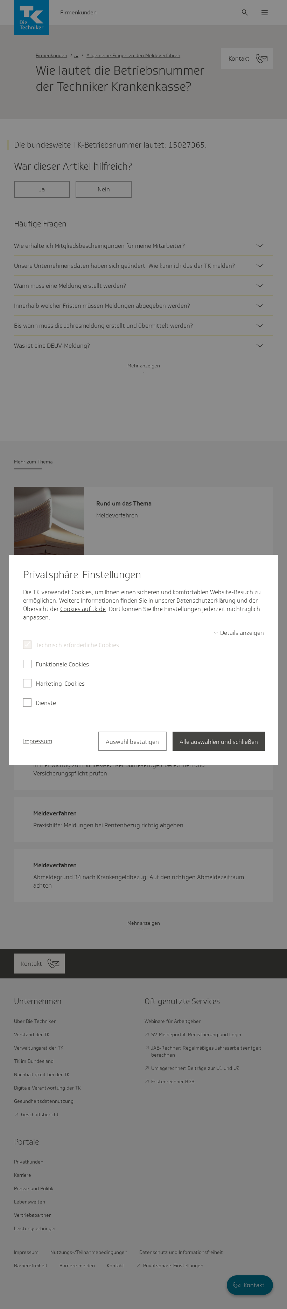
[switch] (239, 633)
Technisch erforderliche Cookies (77, 645)
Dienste (46, 703)
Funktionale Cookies (62, 664)
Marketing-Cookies (60, 683)
